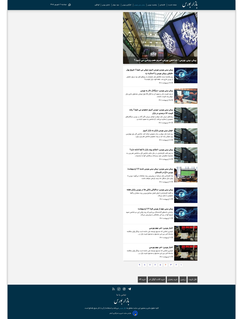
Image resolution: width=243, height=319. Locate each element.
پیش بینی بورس (139, 5)
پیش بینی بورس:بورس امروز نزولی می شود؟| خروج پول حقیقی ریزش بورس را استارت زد (149, 71)
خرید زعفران (172, 279)
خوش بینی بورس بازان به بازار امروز (158, 130)
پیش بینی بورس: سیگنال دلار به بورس (156, 90)
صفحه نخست (172, 5)
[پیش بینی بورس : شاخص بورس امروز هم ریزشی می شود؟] (160, 38)
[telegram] (129, 289)
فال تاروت (192, 279)
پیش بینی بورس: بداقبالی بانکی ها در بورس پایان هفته (150, 189)
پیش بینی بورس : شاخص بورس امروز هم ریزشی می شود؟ (165, 60)
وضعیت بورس (152, 5)
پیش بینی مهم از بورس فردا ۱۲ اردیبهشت (155, 208)
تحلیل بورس (106, 5)
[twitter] (118, 289)
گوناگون (97, 5)
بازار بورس (122, 308)
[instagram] (124, 289)
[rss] (113, 289)
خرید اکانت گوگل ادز (157, 279)
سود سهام (116, 5)
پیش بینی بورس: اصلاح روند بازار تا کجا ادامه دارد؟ (151, 149)
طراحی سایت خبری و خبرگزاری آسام (120, 313)
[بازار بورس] (187, 5)
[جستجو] (69, 5)
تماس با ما (121, 294)
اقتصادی (163, 5)
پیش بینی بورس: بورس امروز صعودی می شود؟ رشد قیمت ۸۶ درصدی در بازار (151, 111)
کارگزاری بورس (127, 5)
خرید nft (142, 279)
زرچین (183, 279)
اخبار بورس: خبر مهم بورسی (161, 228)
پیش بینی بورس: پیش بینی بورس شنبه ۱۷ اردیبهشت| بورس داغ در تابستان (150, 170)
